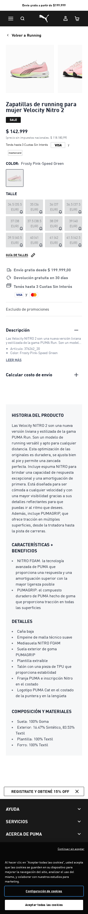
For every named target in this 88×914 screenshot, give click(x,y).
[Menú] (11, 18)
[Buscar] (22, 18)
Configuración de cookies (44, 891)
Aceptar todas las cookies (44, 905)
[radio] (14, 178)
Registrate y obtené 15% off (40, 791)
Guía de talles (17, 255)
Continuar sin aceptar (71, 849)
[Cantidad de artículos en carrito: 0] (77, 18)
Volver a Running (26, 35)
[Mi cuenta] (65, 18)
